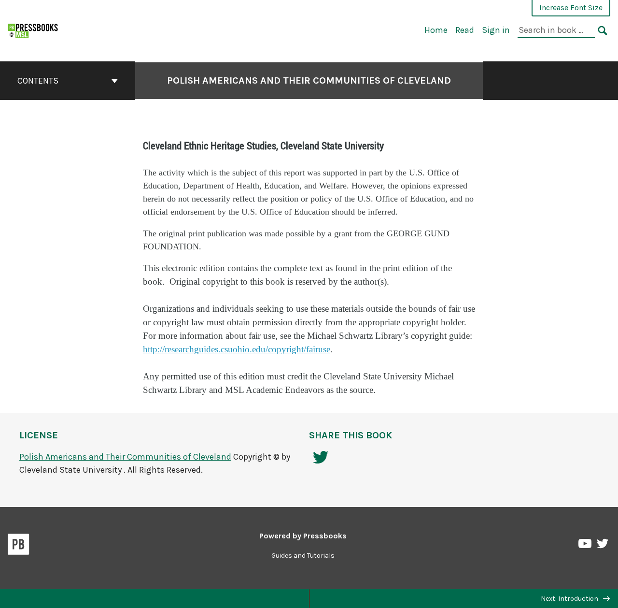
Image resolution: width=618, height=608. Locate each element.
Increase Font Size (571, 7)
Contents (37, 80)
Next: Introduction (570, 598)
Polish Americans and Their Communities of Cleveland (309, 80)
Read (464, 30)
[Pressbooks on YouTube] (585, 546)
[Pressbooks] (18, 546)
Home (436, 30)
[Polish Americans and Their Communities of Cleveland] (33, 29)
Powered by (303, 535)
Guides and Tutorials (303, 555)
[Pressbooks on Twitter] (602, 545)
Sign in (496, 30)
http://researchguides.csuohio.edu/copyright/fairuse (236, 350)
